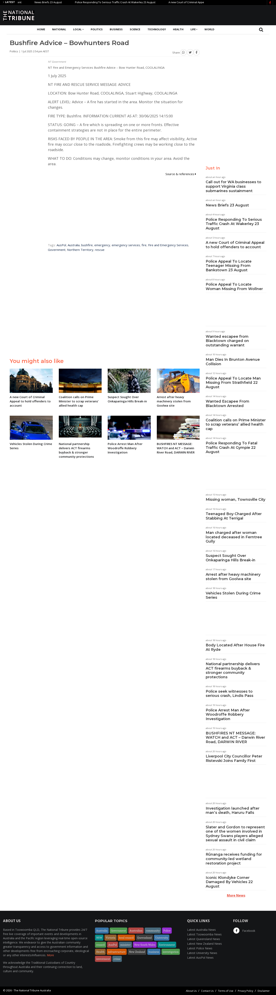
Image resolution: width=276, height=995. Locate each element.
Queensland (144, 937)
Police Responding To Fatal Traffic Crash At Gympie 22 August (231, 447)
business (154, 952)
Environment (167, 945)
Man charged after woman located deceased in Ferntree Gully (234, 537)
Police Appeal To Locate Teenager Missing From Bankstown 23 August (229, 265)
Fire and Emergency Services (168, 245)
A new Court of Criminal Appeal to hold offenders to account (189, 2)
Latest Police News (199, 948)
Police (167, 930)
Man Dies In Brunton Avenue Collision (233, 361)
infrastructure (116, 952)
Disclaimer (264, 991)
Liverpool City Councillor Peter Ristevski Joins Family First (234, 758)
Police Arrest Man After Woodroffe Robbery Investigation (228, 714)
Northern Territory (80, 250)
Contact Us (207, 991)
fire (144, 245)
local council (126, 937)
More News (236, 895)
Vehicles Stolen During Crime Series (233, 595)
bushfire (87, 245)
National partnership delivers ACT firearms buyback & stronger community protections (233, 670)
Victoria (110, 937)
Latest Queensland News (203, 939)
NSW (99, 937)
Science (135, 29)
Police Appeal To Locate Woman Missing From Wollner (234, 286)
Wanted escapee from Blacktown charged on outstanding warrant (227, 340)
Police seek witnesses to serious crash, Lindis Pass (229, 693)
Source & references (180, 174)
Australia (74, 245)
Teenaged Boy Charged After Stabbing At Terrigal (234, 516)
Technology (156, 29)
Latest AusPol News (200, 957)
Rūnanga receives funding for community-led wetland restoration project (234, 858)
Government (56, 250)
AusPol (61, 245)
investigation (171, 952)
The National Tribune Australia (32, 990)
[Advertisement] (199, 15)
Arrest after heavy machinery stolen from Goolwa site (233, 576)
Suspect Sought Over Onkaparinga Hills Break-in (230, 557)
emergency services (126, 245)
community (153, 930)
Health (178, 29)
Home (41, 29)
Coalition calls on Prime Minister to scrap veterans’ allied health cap (236, 424)
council (100, 945)
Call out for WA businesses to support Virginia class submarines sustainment (233, 186)
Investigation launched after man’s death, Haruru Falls (232, 810)
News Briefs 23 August (32, 2)
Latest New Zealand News (204, 944)
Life (193, 29)
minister (125, 945)
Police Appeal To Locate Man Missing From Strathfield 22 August (233, 382)
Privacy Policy (245, 991)
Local (77, 29)
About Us (191, 991)
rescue (99, 250)
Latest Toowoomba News (204, 934)
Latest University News (202, 953)
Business (116, 29)
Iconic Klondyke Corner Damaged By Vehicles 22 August (229, 882)
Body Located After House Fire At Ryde (235, 647)
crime (117, 959)
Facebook (248, 931)
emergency (102, 245)
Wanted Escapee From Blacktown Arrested (227, 403)
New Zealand (137, 952)
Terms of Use (225, 991)
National (59, 29)
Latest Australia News (201, 930)
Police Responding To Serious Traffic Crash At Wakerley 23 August (99, 2)
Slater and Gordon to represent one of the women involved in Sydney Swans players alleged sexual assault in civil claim (235, 833)
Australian (136, 930)
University (161, 937)
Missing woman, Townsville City (235, 499)
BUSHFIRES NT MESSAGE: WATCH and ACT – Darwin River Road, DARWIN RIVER (235, 737)
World (209, 29)
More (50, 955)
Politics (97, 29)
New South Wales (144, 945)
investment (103, 959)
